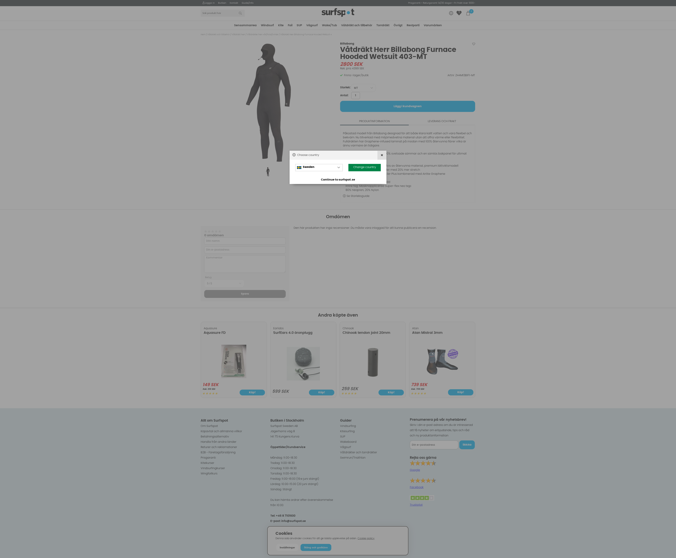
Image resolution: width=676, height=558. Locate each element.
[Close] (381, 155)
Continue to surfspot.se (338, 179)
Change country (364, 167)
